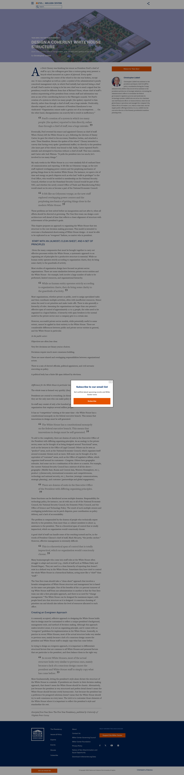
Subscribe (92, 401)
